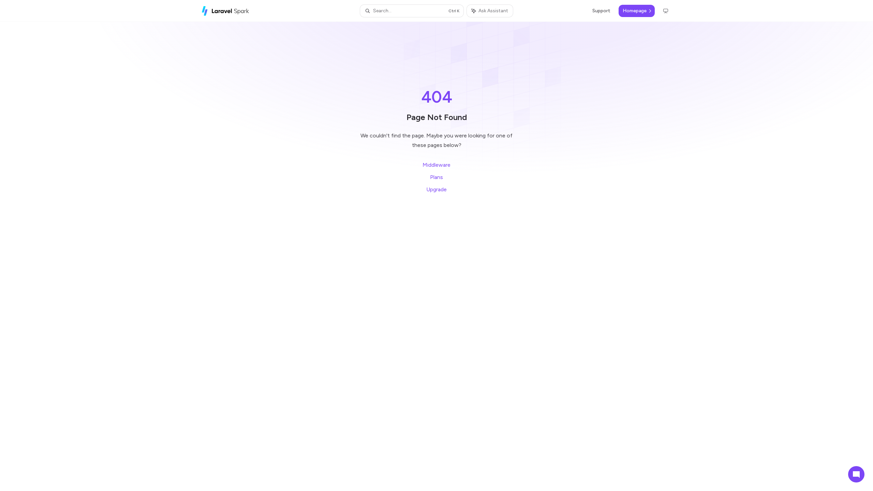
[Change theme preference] (665, 10)
